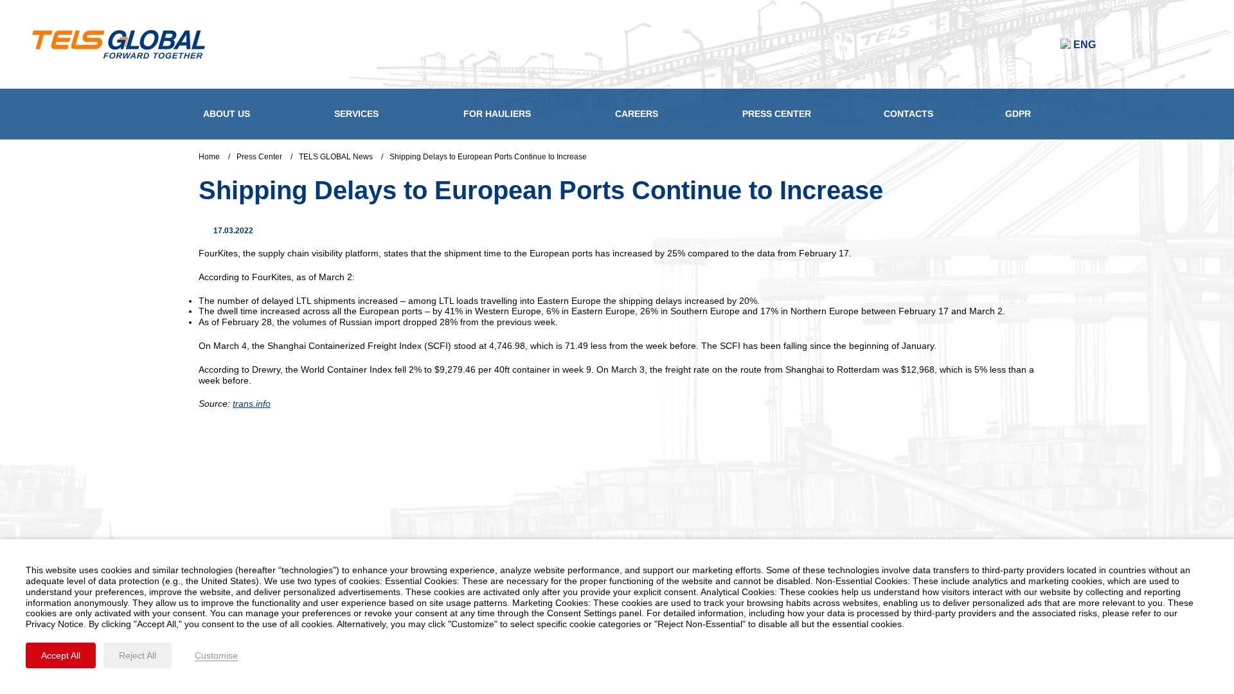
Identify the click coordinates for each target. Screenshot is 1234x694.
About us (226, 114)
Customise (216, 655)
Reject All (137, 655)
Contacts (908, 114)
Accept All (60, 655)
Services (356, 114)
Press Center (776, 114)
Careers (636, 114)
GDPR (1018, 114)
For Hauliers (497, 114)
